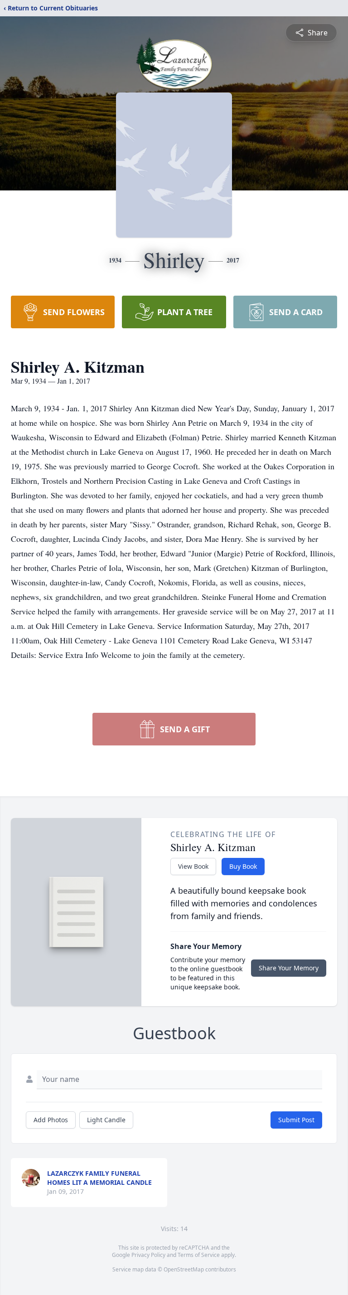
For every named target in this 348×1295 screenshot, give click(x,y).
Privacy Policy (148, 1255)
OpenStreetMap (184, 1269)
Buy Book (243, 866)
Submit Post (296, 1119)
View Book (193, 866)
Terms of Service (199, 1255)
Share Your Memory (289, 968)
